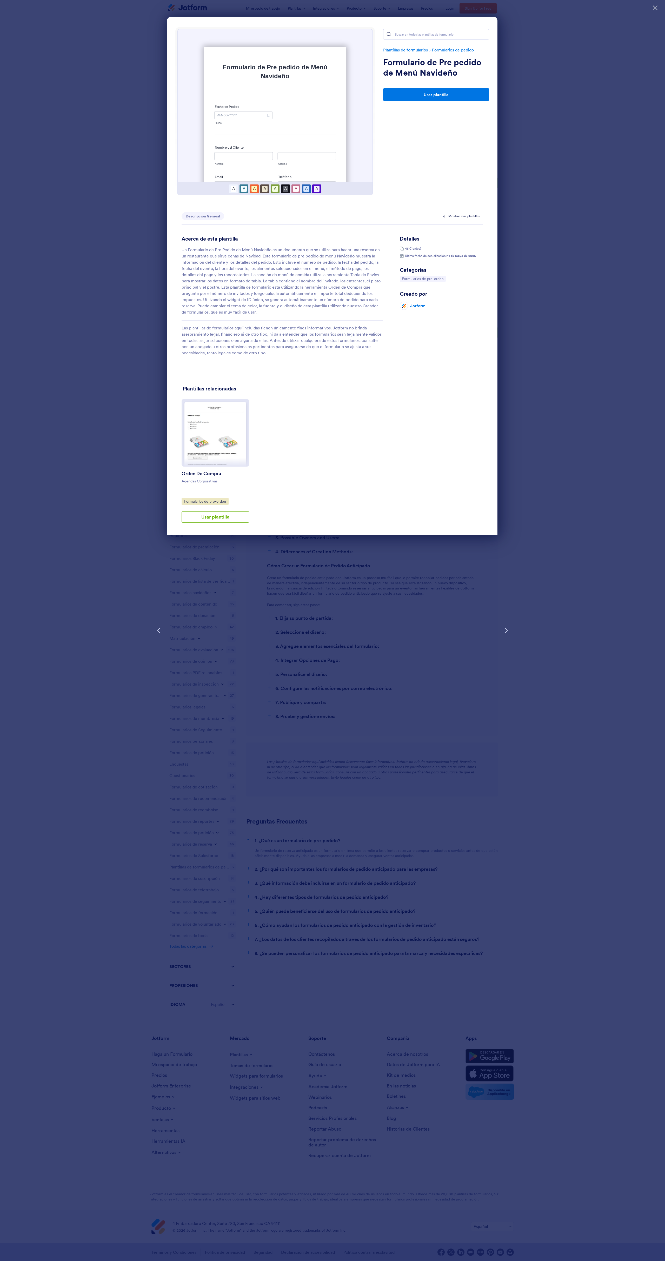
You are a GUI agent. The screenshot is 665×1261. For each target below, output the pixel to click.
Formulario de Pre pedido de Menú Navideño (432, 67)
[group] (215, 465)
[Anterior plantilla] (159, 630)
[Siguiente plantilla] (506, 630)
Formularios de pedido (453, 49)
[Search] (389, 34)
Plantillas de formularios (405, 49)
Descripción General (203, 216)
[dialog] (332, 630)
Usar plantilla (436, 94)
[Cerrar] (655, 8)
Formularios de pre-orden (423, 278)
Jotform (417, 305)
